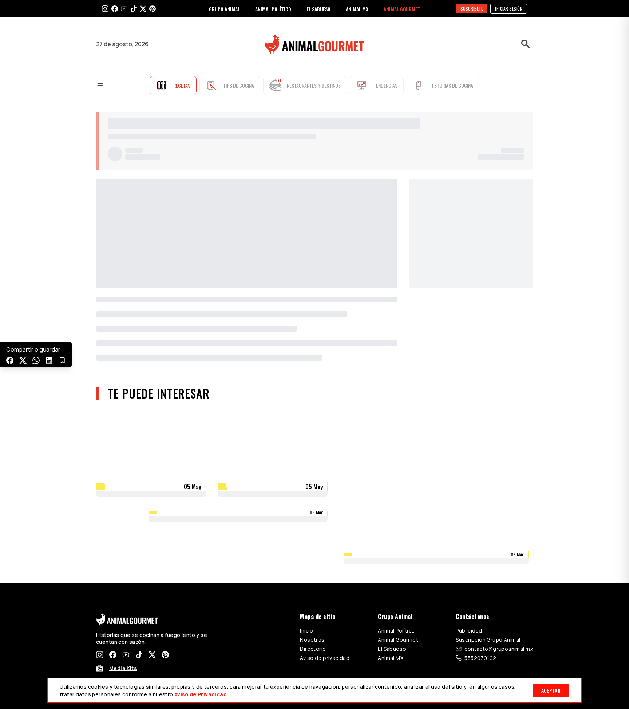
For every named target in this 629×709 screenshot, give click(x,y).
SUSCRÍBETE (471, 8)
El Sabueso (392, 648)
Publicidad (469, 630)
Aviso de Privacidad (200, 694)
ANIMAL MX (357, 9)
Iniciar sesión (508, 8)
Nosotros (312, 639)
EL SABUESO (318, 9)
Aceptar (551, 690)
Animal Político (396, 630)
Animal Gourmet (398, 639)
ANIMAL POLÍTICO (273, 9)
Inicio (306, 630)
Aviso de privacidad (324, 657)
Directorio (313, 648)
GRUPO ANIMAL (224, 9)
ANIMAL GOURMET (402, 9)
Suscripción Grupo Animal (488, 639)
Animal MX (390, 657)
